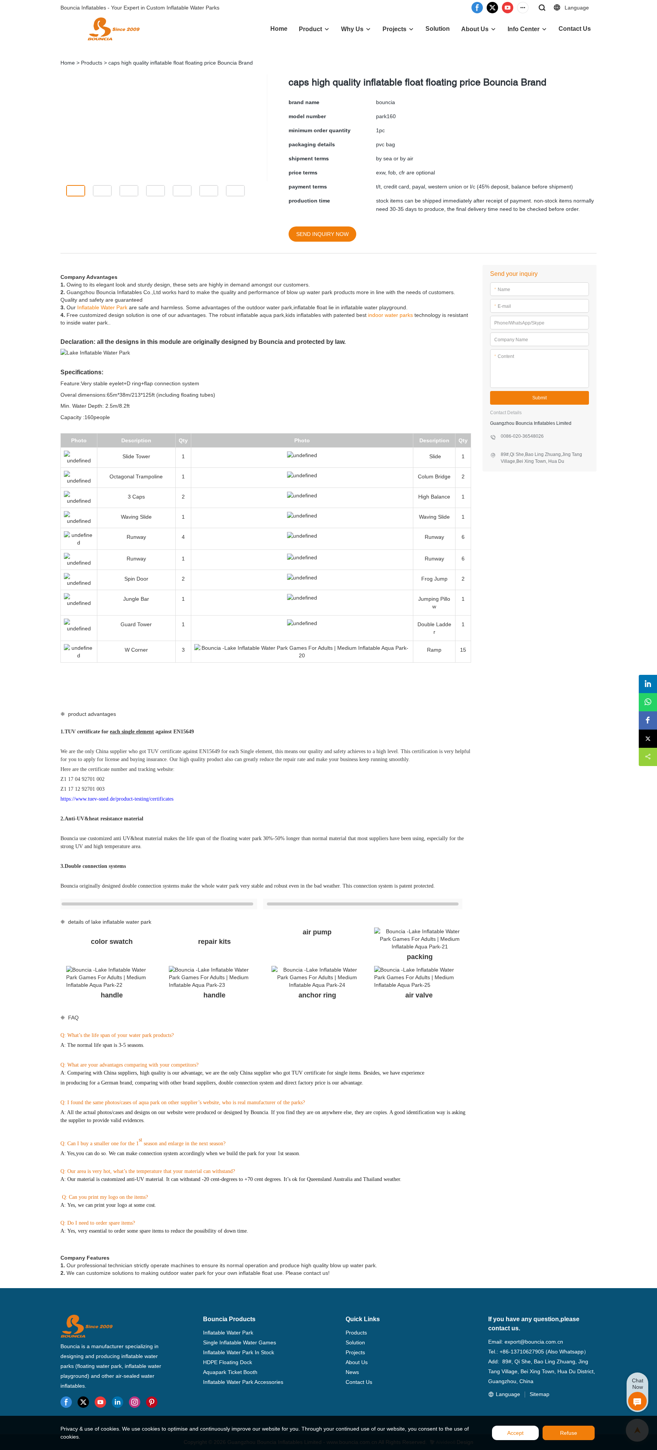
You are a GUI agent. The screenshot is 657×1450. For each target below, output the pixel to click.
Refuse (568, 1433)
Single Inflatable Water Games (239, 1342)
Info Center (524, 29)
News (352, 1372)
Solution (437, 28)
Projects (394, 29)
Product (310, 29)
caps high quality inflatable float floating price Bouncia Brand (180, 63)
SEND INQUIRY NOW (322, 234)
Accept (515, 1433)
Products (91, 63)
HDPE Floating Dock (227, 1362)
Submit (539, 397)
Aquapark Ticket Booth (230, 1372)
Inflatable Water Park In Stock (238, 1352)
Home (278, 28)
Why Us (352, 29)
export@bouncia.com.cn (534, 1342)
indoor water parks (390, 315)
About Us (475, 29)
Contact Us (575, 28)
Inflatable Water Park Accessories (243, 1382)
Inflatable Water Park (102, 307)
